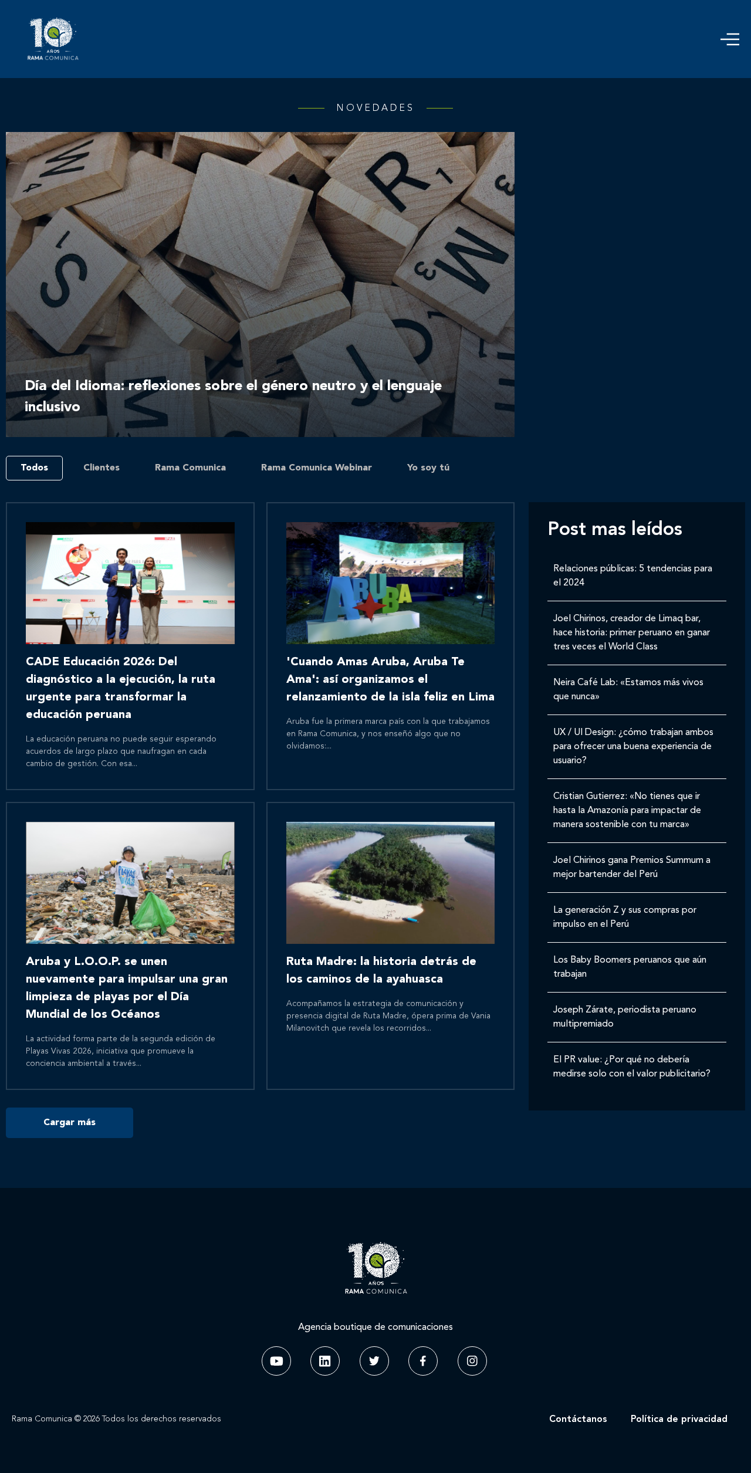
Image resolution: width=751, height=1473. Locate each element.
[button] (730, 39)
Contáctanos (578, 1419)
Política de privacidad (679, 1419)
